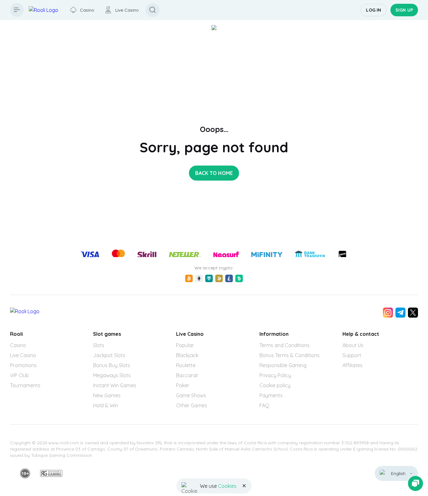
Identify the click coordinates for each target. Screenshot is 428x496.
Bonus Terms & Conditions (289, 355)
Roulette (186, 365)
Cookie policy (274, 385)
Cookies (227, 486)
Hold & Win (105, 405)
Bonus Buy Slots (111, 365)
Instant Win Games (114, 385)
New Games (107, 395)
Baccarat (187, 375)
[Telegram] (400, 313)
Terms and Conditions (284, 345)
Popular (185, 345)
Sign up (404, 10)
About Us (352, 345)
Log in (373, 10)
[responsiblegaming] (51, 473)
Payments (271, 395)
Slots (98, 345)
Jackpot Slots (109, 355)
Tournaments (25, 385)
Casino (18, 345)
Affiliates (352, 365)
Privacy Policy (275, 375)
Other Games (191, 405)
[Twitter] (413, 313)
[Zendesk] (415, 483)
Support (351, 355)
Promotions (23, 365)
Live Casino (23, 355)
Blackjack (187, 355)
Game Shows (191, 395)
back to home (214, 173)
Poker (182, 385)
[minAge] (25, 473)
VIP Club (19, 375)
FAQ (264, 405)
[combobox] (396, 473)
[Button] (17, 10)
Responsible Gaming (282, 365)
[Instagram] (388, 313)
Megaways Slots (112, 375)
